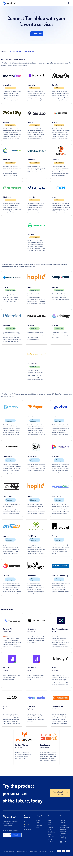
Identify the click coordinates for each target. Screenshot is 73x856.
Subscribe (16, 835)
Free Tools (51, 836)
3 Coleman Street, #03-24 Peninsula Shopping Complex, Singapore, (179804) (64, 831)
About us (63, 820)
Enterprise (27, 829)
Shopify (38, 820)
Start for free (37, 34)
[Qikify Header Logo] (19, 3)
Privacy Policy (33, 851)
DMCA (51, 851)
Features (27, 822)
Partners (27, 827)
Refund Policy (43, 851)
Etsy (37, 822)
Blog (49, 820)
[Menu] (68, 3)
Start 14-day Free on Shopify (60, 793)
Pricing (26, 824)
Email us (62, 822)
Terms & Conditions (22, 851)
